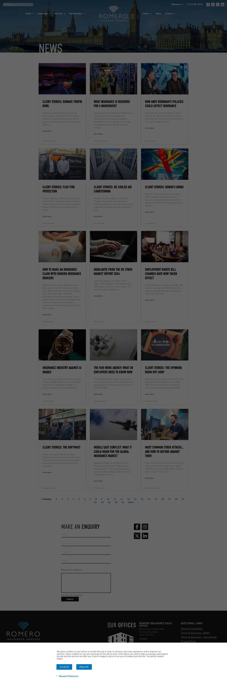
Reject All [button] (83, 667)
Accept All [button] (64, 667)
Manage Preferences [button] (68, 676)
